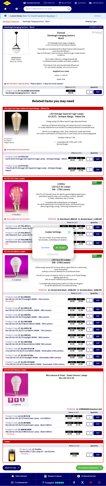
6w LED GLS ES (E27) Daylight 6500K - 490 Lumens (27, 317)
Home (5, 9)
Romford (51, 15)
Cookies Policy (53, 254)
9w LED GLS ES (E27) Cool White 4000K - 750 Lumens (28, 330)
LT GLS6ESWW (25, 321)
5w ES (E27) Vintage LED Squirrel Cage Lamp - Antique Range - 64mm (36, 159)
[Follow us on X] (82, 482)
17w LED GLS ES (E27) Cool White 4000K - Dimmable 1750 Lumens (34, 351)
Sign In (85, 8)
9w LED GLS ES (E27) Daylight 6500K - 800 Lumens (27, 337)
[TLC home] (7, 3)
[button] (69, 232)
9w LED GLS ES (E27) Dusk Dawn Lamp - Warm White (28, 425)
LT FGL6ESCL (24, 226)
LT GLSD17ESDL (25, 355)
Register (83, 10)
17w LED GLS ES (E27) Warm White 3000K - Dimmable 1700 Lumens (35, 364)
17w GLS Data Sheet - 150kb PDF (63, 290)
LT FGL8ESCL (24, 232)
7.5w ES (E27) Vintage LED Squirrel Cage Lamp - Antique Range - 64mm (34, 169)
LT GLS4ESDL (24, 297)
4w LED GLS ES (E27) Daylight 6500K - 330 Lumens (27, 299)
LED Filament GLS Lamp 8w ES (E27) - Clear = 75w (27, 235)
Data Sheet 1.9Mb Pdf (68, 219)
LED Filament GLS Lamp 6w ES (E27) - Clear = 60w (27, 228)
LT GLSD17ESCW (26, 348)
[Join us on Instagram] (99, 482)
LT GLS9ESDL (24, 335)
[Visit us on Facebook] (74, 482)
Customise (45, 247)
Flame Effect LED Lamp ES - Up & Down (37, 451)
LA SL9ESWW (24, 422)
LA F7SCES (23, 165)
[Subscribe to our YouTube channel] (91, 482)
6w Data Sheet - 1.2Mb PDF (91, 219)
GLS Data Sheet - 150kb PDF (91, 290)
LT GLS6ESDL (24, 314)
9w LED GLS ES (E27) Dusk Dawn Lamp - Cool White (28, 418)
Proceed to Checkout (88, 467)
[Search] (68, 8)
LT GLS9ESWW (25, 341)
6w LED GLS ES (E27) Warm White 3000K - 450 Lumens (29, 324)
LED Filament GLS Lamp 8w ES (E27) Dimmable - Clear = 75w (32, 242)
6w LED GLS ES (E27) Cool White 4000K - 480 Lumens (28, 310)
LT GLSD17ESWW (26, 362)
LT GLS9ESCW (25, 328)
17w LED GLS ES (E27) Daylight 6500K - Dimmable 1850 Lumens (33, 357)
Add (97, 92)
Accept (62, 247)
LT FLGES (36, 449)
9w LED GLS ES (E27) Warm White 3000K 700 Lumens (28, 344)
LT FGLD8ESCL (25, 239)
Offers (17, 9)
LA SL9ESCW (24, 416)
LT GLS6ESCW (25, 308)
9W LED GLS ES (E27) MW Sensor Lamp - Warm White (28, 432)
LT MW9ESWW (25, 429)
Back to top (10, 467)
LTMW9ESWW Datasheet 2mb (90, 409)
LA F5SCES (23, 156)
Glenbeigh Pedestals (11, 21)
